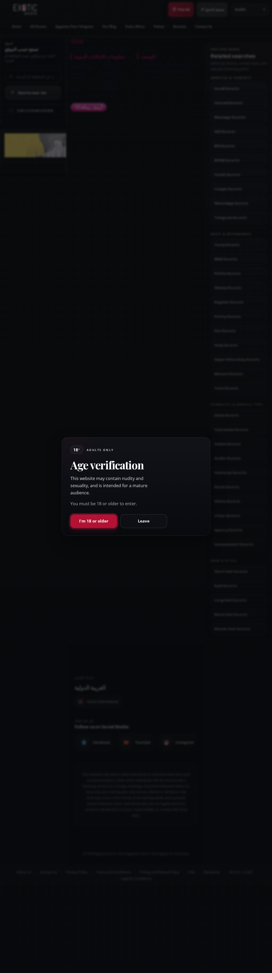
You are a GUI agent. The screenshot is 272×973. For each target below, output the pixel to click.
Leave (144, 521)
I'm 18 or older (93, 521)
